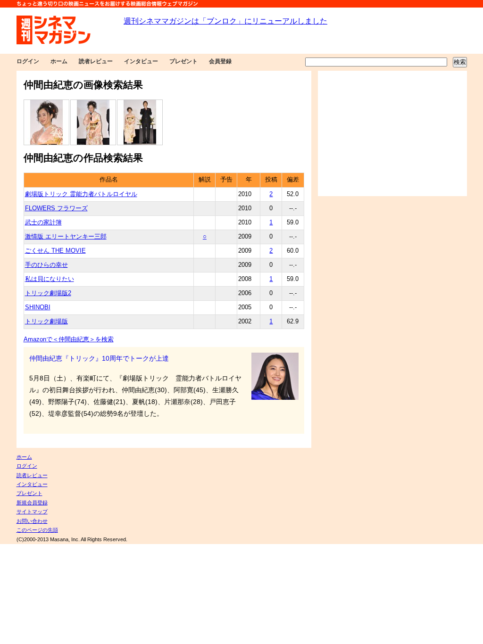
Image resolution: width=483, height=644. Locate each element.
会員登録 (220, 61)
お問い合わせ (32, 521)
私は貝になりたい (49, 279)
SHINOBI (37, 307)
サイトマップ (32, 511)
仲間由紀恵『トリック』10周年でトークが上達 (99, 358)
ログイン (28, 61)
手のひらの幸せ (46, 265)
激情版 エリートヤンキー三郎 (66, 236)
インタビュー (141, 61)
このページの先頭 (37, 530)
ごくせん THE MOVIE (55, 251)
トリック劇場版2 (48, 293)
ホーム (58, 61)
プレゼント (183, 61)
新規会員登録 (32, 502)
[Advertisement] (392, 133)
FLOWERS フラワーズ (56, 208)
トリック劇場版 (46, 321)
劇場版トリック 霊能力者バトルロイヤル (81, 194)
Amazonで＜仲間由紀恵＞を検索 (69, 339)
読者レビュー (96, 61)
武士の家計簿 (43, 222)
